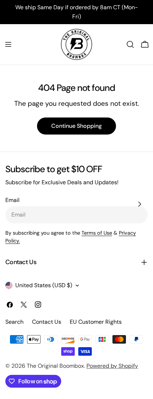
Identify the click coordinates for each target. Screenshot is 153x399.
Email (12, 200)
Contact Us (46, 322)
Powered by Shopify (112, 366)
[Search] (130, 44)
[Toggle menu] (8, 44)
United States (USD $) (43, 285)
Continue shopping (76, 126)
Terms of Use (96, 233)
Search (14, 322)
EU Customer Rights (96, 322)
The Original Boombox (55, 366)
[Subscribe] (139, 204)
